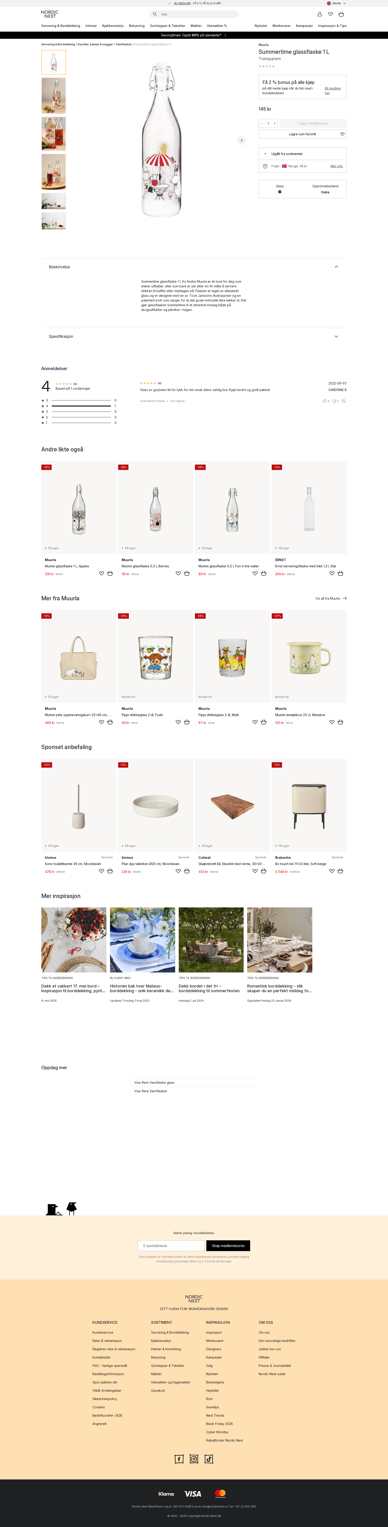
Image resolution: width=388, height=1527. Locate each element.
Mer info (337, 166)
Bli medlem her (333, 90)
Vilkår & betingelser (107, 1390)
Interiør (91, 26)
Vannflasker (124, 44)
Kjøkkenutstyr (113, 26)
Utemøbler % (217, 26)
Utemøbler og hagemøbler (170, 1382)
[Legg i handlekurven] (110, 573)
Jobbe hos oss (270, 1349)
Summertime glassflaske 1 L (153, 44)
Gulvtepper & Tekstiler (167, 26)
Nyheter (261, 26)
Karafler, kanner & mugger (95, 44)
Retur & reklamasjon (107, 1341)
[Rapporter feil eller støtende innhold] (344, 401)
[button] (267, 66)
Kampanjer (304, 26)
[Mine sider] (319, 14)
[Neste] (241, 140)
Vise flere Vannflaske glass (154, 1082)
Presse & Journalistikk (275, 1366)
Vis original (177, 401)
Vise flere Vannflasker (150, 1091)
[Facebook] (179, 1458)
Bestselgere (215, 1382)
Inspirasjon (214, 1332)
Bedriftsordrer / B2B (107, 1415)
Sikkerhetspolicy (105, 1399)
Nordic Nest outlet (272, 1374)
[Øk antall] (274, 123)
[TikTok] (208, 1458)
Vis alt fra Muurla (327, 598)
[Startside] (49, 14)
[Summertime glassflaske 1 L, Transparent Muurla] (161, 139)
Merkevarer (282, 26)
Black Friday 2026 (219, 1424)
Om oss (264, 1332)
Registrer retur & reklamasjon (114, 1349)
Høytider (212, 1390)
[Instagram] (194, 1458)
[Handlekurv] (341, 14)
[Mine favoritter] (330, 14)
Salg (209, 1366)
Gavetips (212, 1407)
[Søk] (155, 14)
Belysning (137, 26)
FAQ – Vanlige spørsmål (110, 1366)
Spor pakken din (105, 1382)
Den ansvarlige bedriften (277, 1341)
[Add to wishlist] (101, 573)
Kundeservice (103, 1332)
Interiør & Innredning (166, 1349)
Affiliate (264, 1357)
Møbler (196, 26)
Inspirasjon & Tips (332, 26)
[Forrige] (81, 140)
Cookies (99, 1407)
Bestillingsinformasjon (108, 1374)
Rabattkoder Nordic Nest (224, 1440)
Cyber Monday (217, 1432)
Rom (209, 1399)
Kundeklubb (101, 1357)
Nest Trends (215, 1415)
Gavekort (158, 1390)
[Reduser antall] (262, 123)
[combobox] (337, 3)
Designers (213, 1349)
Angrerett (99, 1424)
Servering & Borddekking (60, 26)
